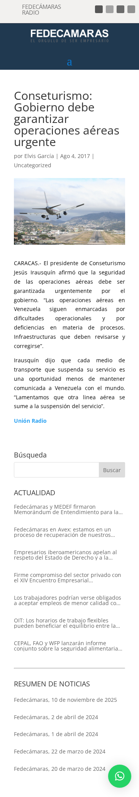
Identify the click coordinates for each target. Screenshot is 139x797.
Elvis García (39, 156)
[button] (119, 776)
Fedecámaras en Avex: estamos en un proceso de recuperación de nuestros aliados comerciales (62, 532)
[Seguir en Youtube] (131, 9)
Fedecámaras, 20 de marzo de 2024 (59, 768)
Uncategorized (32, 165)
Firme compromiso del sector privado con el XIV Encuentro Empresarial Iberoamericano (67, 577)
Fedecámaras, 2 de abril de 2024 (56, 717)
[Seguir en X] (110, 9)
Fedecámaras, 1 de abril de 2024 (56, 734)
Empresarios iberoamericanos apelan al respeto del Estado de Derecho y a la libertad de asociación (65, 555)
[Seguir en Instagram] (120, 9)
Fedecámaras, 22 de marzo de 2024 (59, 751)
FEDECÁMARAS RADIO (41, 9)
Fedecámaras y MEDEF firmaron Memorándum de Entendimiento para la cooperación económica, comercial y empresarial (66, 509)
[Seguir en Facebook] (99, 9)
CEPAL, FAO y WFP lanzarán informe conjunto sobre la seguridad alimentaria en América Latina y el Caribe (66, 646)
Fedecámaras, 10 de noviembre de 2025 (65, 699)
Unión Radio (30, 420)
